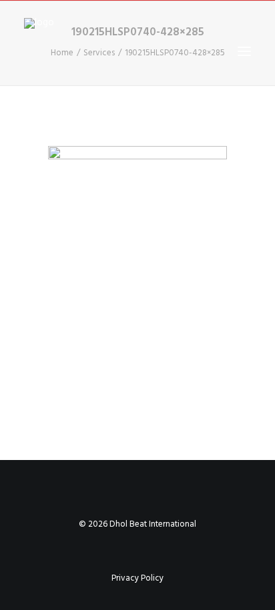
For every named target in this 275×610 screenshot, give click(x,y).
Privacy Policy (137, 578)
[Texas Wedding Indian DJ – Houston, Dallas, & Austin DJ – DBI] (76, 51)
